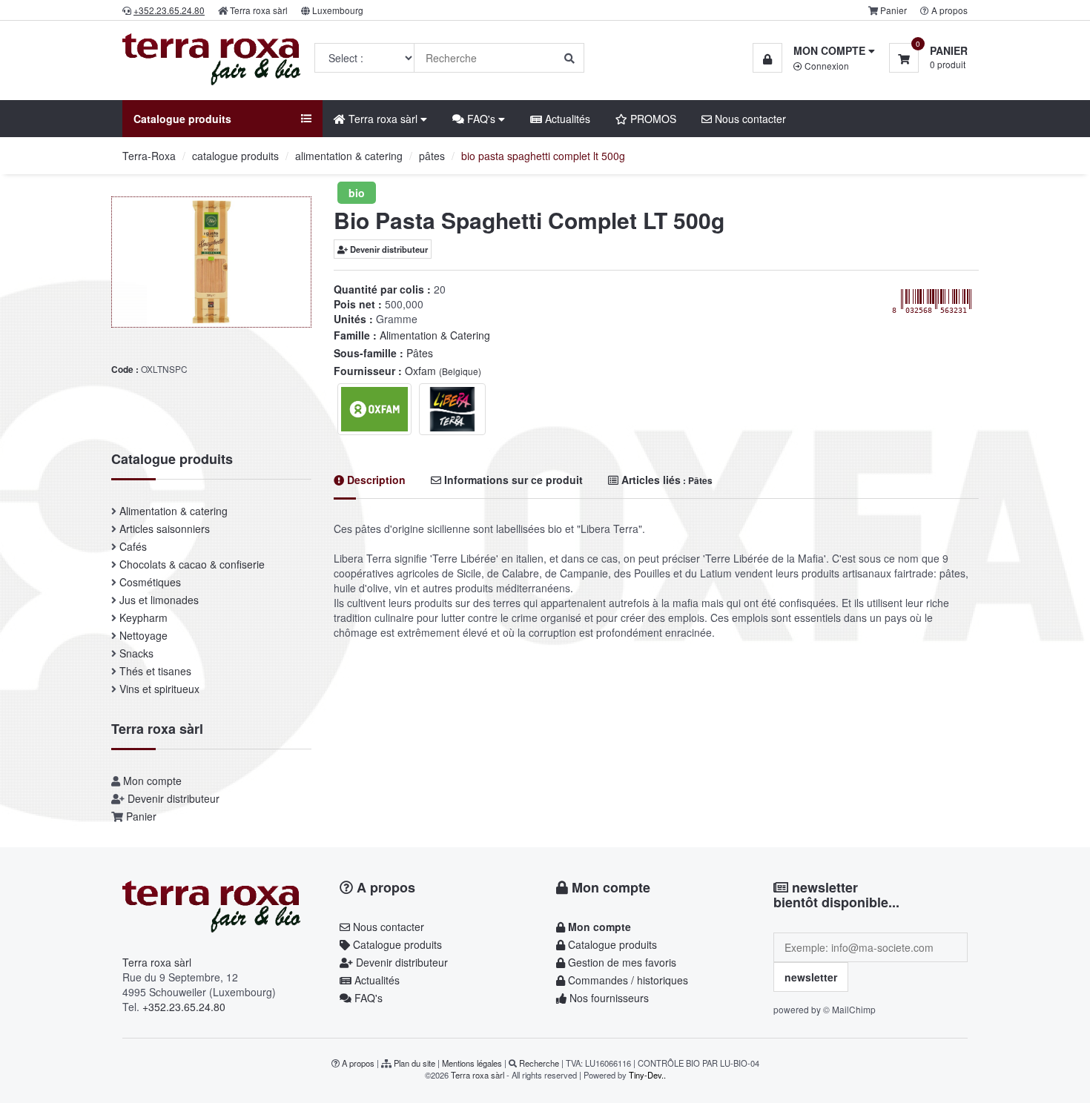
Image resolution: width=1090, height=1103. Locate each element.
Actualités (566, 118)
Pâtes (419, 352)
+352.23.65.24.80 (183, 1006)
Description (375, 479)
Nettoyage (143, 635)
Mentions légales (472, 1063)
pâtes (432, 155)
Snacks (136, 653)
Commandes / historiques (626, 980)
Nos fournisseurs (608, 997)
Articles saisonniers (164, 528)
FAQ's (367, 997)
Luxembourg (337, 10)
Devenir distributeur (388, 249)
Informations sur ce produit (512, 479)
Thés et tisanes (155, 670)
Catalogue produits (396, 944)
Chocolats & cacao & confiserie (192, 564)
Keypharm (143, 617)
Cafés (133, 546)
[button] (814, 50)
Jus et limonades (159, 599)
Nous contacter (749, 118)
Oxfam (443, 370)
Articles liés (665, 479)
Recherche (539, 1063)
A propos (949, 10)
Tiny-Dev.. (647, 1075)
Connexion (825, 65)
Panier (893, 10)
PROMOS (651, 118)
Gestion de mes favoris (620, 962)
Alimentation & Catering (435, 335)
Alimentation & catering (173, 510)
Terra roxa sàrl (259, 10)
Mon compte (152, 780)
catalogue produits (235, 155)
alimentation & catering (349, 155)
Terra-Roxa (149, 155)
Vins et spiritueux (159, 688)
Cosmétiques (150, 581)
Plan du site (414, 1063)
